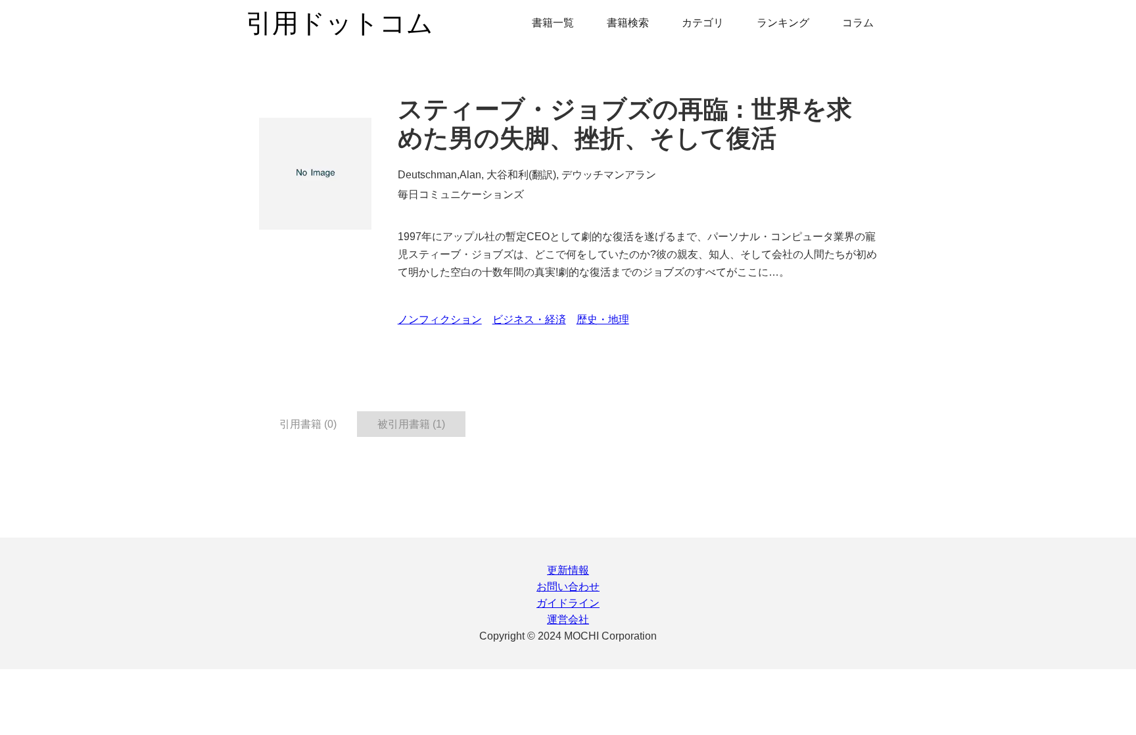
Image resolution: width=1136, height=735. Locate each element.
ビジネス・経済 (529, 319)
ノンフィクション (440, 319)
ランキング (783, 22)
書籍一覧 (553, 22)
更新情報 (568, 570)
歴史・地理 (603, 319)
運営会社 (568, 619)
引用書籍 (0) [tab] (308, 424)
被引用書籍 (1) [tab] (411, 424)
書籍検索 (628, 22)
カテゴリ (703, 22)
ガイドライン (568, 603)
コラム (858, 22)
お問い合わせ (568, 586)
